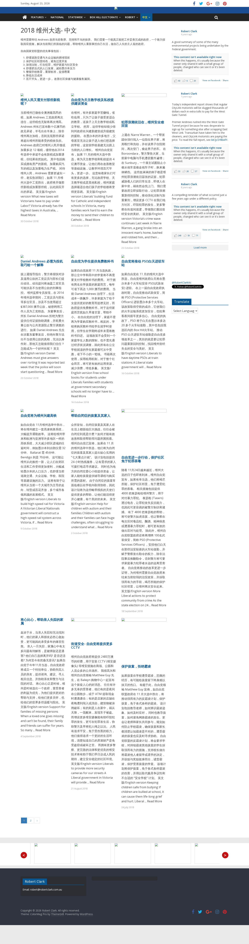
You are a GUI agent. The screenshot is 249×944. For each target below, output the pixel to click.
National (57, 17)
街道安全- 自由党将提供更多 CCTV (92, 646)
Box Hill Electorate (104, 17)
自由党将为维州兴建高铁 (39, 415)
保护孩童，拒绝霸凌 (136, 666)
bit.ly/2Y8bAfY (219, 140)
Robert (130, 17)
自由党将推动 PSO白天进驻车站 (143, 263)
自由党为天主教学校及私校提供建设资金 (92, 101)
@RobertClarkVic (181, 282)
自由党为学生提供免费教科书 (92, 261)
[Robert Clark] (25, 17)
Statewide (75, 17)
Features (37, 17)
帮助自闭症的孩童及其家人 (90, 415)
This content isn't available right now (197, 57)
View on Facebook (211, 80)
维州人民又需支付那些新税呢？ (40, 101)
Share (225, 80)
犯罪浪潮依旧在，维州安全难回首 (142, 124)
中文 (144, 17)
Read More (28, 215)
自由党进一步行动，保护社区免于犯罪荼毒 (142, 459)
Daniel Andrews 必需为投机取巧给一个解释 (42, 263)
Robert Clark (189, 31)
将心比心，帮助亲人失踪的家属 (42, 621)
